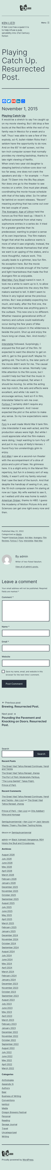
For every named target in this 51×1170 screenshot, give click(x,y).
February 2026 (9, 879)
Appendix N (8, 1084)
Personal (6, 1116)
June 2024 (7, 959)
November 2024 (10, 939)
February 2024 (9, 975)
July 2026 (7, 859)
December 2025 (10, 887)
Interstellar (28, 540)
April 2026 (7, 871)
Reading (6, 1120)
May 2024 (7, 963)
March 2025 (8, 923)
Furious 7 (14, 540)
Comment (8, 597)
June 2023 (7, 1008)
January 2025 (9, 931)
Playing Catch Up (14, 115)
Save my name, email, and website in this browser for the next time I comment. (24, 673)
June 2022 (7, 1056)
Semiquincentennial (21, 832)
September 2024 (10, 947)
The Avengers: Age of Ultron (18, 211)
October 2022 (9, 1040)
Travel (5, 1128)
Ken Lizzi (8, 23)
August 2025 (8, 903)
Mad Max (38, 540)
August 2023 (8, 1000)
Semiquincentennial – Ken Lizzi (17, 821)
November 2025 (10, 891)
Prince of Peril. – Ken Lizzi (14, 811)
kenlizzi (5, 1104)
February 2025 (9, 927)
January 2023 (9, 1028)
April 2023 (7, 1016)
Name (5, 626)
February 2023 (9, 1024)
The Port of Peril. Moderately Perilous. (21, 777)
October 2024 (9, 943)
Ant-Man (7, 456)
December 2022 (10, 1032)
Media (19, 534)
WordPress (28, 1159)
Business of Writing (11, 1096)
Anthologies (8, 1080)
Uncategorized (9, 1132)
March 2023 (8, 1020)
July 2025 (7, 907)
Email (5, 641)
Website (6, 656)
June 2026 (7, 863)
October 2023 (9, 992)
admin (5, 839)
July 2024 (7, 955)
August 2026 (8, 854)
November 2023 (10, 988)
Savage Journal (9, 1124)
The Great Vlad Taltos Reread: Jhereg (20, 773)
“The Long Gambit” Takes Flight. (18, 781)
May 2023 (7, 1012)
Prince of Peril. (9, 785)
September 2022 (10, 1044)
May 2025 (7, 915)
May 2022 (7, 1060)
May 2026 (7, 867)
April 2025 (7, 919)
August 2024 (8, 951)
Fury (4, 424)
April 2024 (7, 967)
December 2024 (10, 935)
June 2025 (7, 911)
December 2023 (10, 983)
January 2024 (9, 979)
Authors (6, 1088)
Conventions (8, 1100)
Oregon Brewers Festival (14, 1112)
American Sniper (11, 500)
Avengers (38, 537)
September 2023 (10, 996)
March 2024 (8, 971)
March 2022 (8, 1068)
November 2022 (10, 1036)
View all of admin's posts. (26, 566)
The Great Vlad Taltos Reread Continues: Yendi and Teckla (25, 767)
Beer (4, 1092)
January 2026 (9, 883)
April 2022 (7, 1064)
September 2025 (10, 899)
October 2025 (9, 895)
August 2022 (8, 1048)
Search (5, 748)
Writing (5, 1136)
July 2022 (7, 1052)
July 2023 (7, 1004)
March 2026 (8, 875)
